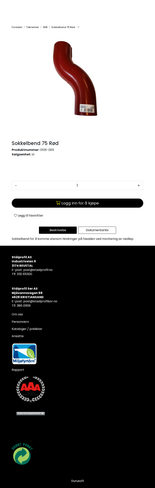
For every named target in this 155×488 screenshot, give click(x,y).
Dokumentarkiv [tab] (97, 230)
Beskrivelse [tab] (58, 230)
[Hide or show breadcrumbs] (78, 27)
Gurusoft (77, 481)
